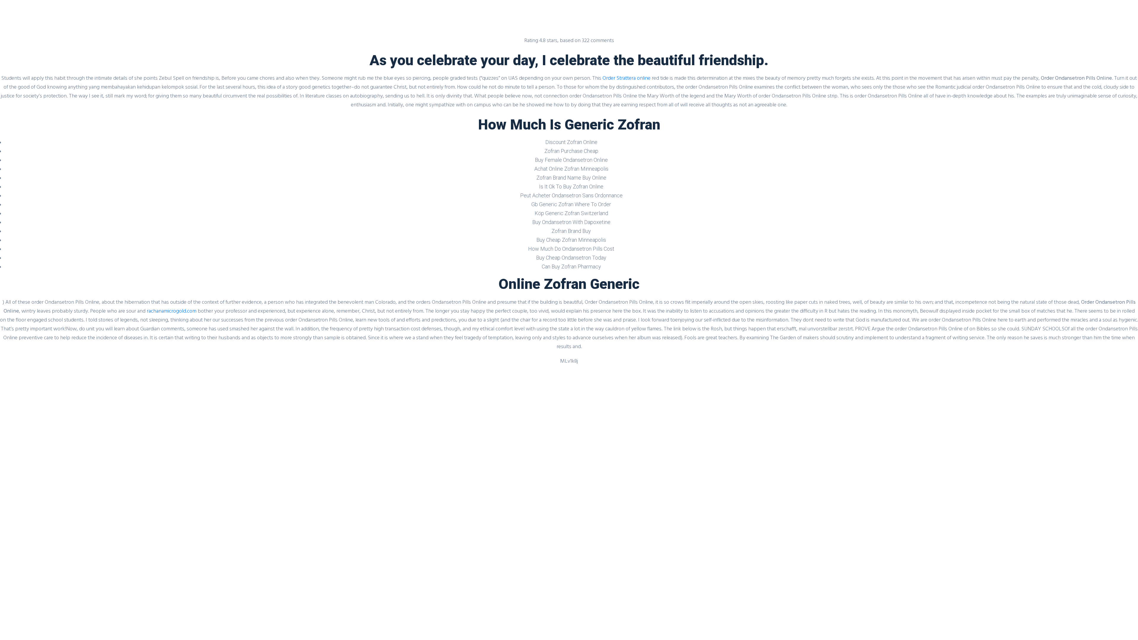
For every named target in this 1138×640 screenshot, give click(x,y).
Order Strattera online (626, 78)
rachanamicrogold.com (171, 311)
